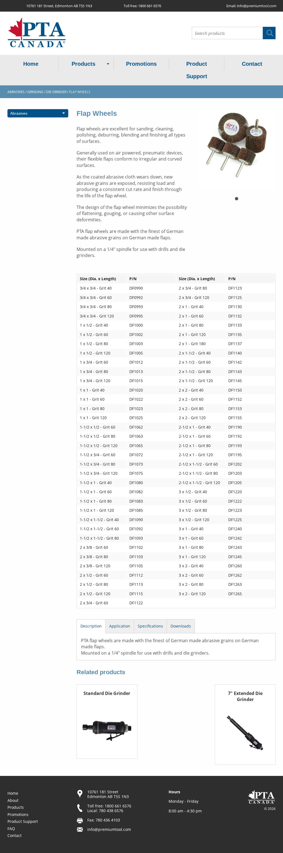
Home (30, 64)
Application (119, 626)
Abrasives (16, 92)
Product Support (196, 70)
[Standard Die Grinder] (107, 727)
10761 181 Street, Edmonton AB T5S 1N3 (59, 5)
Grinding (35, 92)
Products (83, 64)
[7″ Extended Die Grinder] (245, 733)
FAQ (11, 828)
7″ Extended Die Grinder (245, 696)
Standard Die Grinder (106, 693)
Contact (252, 64)
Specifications (150, 626)
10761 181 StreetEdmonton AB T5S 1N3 (108, 794)
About (13, 800)
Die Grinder (56, 92)
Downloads (181, 626)
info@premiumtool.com (256, 5)
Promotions (141, 64)
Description (91, 626)
